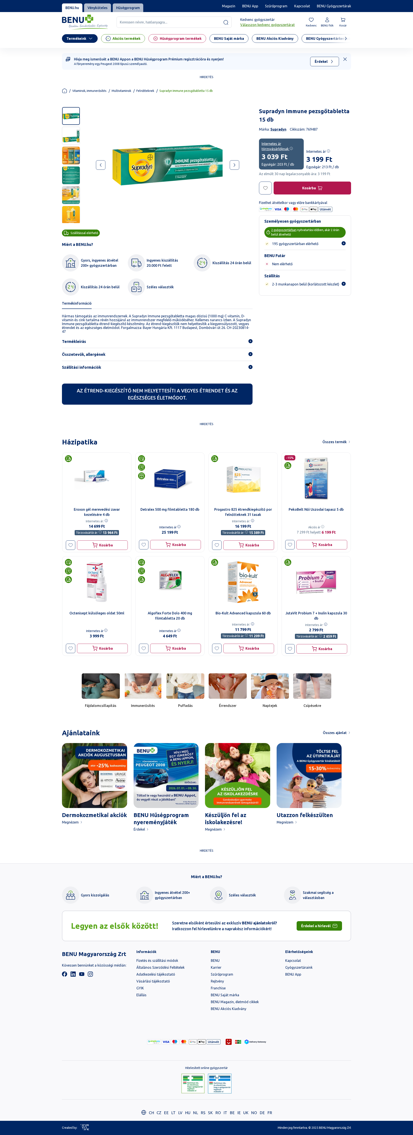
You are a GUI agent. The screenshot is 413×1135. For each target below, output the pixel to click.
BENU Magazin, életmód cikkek (235, 1002)
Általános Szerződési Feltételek (160, 967)
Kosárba (309, 188)
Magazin (228, 6)
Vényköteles (98, 8)
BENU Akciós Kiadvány (228, 1009)
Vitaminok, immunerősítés (89, 91)
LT (173, 1112)
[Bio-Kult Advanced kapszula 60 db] (243, 582)
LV (180, 1112)
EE (166, 1112)
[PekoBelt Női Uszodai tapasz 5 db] (316, 478)
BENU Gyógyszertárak (334, 6)
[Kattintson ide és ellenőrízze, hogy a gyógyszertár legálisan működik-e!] (193, 1084)
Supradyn (278, 129)
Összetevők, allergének (83, 354)
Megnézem (70, 822)
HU (187, 1112)
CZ (159, 1112)
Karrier (216, 967)
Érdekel (321, 61)
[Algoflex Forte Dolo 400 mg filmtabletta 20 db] (170, 582)
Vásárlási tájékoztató (153, 981)
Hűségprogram (128, 8)
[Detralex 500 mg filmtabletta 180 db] (170, 478)
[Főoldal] (64, 90)
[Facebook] (64, 975)
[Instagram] (90, 975)
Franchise (218, 988)
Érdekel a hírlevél (316, 926)
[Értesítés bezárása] (345, 59)
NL (195, 1112)
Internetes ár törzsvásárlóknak (276, 146)
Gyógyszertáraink (299, 967)
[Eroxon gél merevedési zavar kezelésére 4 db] (96, 478)
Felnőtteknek (145, 91)
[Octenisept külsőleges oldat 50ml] (96, 582)
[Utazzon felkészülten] (309, 775)
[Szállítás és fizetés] (154, 1041)
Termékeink (76, 38)
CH (151, 1112)
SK (210, 1112)
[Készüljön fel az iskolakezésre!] (237, 775)
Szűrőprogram (276, 6)
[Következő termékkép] (234, 165)
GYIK (140, 988)
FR (269, 1112)
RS (203, 1112)
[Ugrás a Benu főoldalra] (85, 22)
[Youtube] (81, 975)
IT (225, 1112)
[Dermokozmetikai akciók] (94, 775)
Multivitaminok (121, 91)
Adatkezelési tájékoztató (155, 974)
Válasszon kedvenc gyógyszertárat (267, 25)
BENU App (250, 6)
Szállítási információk (81, 367)
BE (232, 1112)
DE (262, 1112)
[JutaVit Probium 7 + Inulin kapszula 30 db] (316, 582)
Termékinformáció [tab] (77, 303)
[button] (70, 545)
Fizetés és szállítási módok (157, 960)
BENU (215, 960)
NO (254, 1112)
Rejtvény (217, 981)
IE (239, 1112)
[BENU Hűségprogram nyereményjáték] (166, 775)
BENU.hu (72, 8)
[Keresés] (225, 22)
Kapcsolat (302, 6)
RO (218, 1112)
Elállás (141, 995)
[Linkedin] (73, 975)
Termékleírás (74, 341)
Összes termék (334, 442)
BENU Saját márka (225, 995)
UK (245, 1112)
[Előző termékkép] (100, 165)
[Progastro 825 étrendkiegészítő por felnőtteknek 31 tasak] (243, 478)
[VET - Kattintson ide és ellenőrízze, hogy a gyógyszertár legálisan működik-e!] (220, 1084)
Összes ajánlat (335, 733)
